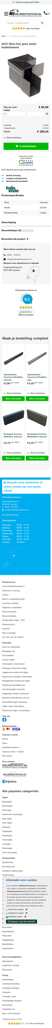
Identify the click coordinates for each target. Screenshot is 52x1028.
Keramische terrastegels (12, 814)
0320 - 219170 (14, 255)
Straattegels (7, 836)
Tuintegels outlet (9, 996)
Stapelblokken (8, 940)
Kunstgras (6, 992)
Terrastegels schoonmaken (13, 664)
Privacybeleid (7, 655)
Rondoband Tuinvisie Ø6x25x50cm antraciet (37, 435)
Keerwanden (7, 1005)
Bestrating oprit (8, 866)
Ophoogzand (7, 961)
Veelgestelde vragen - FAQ (13, 620)
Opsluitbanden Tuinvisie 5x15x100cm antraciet (13, 377)
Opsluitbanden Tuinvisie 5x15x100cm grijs (37, 377)
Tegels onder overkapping (13, 706)
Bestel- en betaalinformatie (13, 599)
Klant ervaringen (9, 633)
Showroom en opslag (11, 591)
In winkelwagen (28, 146)
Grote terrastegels (9, 852)
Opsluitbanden (8, 931)
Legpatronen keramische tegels (15, 672)
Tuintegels (6, 844)
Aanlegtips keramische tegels (14, 668)
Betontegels (7, 802)
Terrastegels (7, 840)
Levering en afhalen (10, 603)
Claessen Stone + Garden (13, 752)
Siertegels (6, 827)
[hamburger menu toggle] (6, 14)
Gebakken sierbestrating (12, 871)
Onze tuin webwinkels (11, 647)
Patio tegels (7, 823)
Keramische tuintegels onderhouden (17, 677)
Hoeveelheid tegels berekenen (14, 702)
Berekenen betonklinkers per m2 (15, 698)
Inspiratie (6, 629)
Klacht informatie (9, 612)
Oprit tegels (7, 819)
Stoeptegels (7, 831)
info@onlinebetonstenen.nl (19, 259)
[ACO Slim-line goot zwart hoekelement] (26, 77)
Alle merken (7, 756)
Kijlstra (5, 739)
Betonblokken (8, 944)
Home (3, 36)
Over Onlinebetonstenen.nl (13, 586)
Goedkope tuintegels (10, 988)
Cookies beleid (8, 660)
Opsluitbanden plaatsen (12, 1001)
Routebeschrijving (10, 515)
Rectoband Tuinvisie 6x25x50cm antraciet (13, 435)
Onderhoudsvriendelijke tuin (13, 685)
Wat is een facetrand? (11, 1013)
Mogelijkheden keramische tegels (16, 681)
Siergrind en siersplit (10, 965)
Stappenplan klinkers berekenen (15, 694)
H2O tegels (7, 810)
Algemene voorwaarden (12, 607)
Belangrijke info (8, 651)
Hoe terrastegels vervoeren (13, 689)
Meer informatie (13, 398)
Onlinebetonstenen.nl (11, 747)
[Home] (25, 13)
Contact (5, 595)
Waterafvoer (7, 970)
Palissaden (6, 936)
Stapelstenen (7, 948)
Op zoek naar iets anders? (13, 637)
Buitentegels (7, 806)
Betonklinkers (8, 862)
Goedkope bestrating (10, 984)
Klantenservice (8, 624)
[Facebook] (4, 719)
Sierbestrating (8, 875)
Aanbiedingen (7, 980)
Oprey (4, 743)
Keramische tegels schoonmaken (16, 710)
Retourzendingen (9, 616)
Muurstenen (7, 927)
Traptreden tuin (8, 1009)
